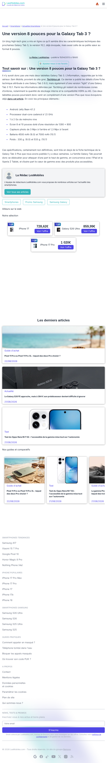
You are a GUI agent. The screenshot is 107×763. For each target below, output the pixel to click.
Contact (6, 671)
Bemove (67, 749)
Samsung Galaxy (58, 202)
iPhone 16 (7, 600)
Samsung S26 (9, 618)
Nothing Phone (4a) (12, 565)
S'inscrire (53, 730)
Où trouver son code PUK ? (16, 659)
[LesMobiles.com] (13, 4)
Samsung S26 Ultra (12, 613)
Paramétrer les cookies (14, 691)
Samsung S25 (9, 629)
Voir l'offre (42, 231)
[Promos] (97, 4)
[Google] (35, 756)
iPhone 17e (7, 594)
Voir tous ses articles (17, 192)
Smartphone (15, 26)
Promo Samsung (34, 202)
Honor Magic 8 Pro (12, 559)
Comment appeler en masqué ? (18, 642)
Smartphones (11, 202)
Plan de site (8, 697)
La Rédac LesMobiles (39, 57)
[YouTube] (53, 756)
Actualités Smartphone (31, 26)
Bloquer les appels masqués (17, 653)
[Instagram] (65, 756)
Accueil (5, 26)
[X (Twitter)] (59, 756)
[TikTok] (47, 756)
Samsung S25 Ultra (12, 624)
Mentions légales (11, 677)
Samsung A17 (9, 543)
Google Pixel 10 (10, 554)
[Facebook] (41, 756)
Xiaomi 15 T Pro (10, 548)
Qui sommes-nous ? (12, 703)
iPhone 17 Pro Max (12, 578)
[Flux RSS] (71, 756)
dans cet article (15, 98)
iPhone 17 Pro (9, 583)
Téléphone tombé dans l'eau (17, 648)
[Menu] (103, 4)
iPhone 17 (7, 589)
